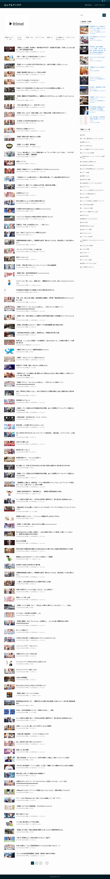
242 (47, 863)
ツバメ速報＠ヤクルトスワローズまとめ (93, 149)
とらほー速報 (85, 249)
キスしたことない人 (95, 77)
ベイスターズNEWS (87, 236)
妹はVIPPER (96, 70)
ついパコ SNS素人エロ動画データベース (93, 201)
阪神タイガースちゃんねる (89, 263)
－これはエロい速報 (87, 208)
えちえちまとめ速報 (87, 245)
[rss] (102, 1)
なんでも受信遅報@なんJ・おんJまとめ (93, 168)
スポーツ (70, 37)
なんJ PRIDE (97, 122)
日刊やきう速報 (86, 179)
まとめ (19, 38)
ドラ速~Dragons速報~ (88, 204)
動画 (50, 37)
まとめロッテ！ (86, 252)
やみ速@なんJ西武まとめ (89, 161)
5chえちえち (85, 215)
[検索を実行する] (104, 15)
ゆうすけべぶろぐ (87, 233)
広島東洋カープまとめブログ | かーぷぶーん (93, 241)
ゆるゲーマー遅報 (87, 229)
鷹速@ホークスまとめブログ (90, 218)
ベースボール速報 (87, 260)
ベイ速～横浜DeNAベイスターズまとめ (92, 138)
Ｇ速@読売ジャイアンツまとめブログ (92, 183)
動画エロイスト (9, 38)
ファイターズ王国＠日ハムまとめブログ (93, 190)
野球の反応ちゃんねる (88, 226)
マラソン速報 (85, 172)
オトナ (40, 37)
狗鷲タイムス (85, 176)
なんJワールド (86, 186)
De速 (83, 135)
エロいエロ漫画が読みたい (89, 193)
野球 (29, 37)
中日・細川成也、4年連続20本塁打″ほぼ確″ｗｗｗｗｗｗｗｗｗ (97, 119)
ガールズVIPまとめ (98, 40)
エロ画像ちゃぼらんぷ (60, 38)
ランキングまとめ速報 (88, 153)
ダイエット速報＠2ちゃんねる (90, 211)
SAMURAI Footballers (88, 165)
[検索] (105, 1)
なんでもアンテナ (12, 5)
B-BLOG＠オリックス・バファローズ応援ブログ (93, 157)
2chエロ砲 (84, 222)
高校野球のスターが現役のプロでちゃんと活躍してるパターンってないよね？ (97, 28)
